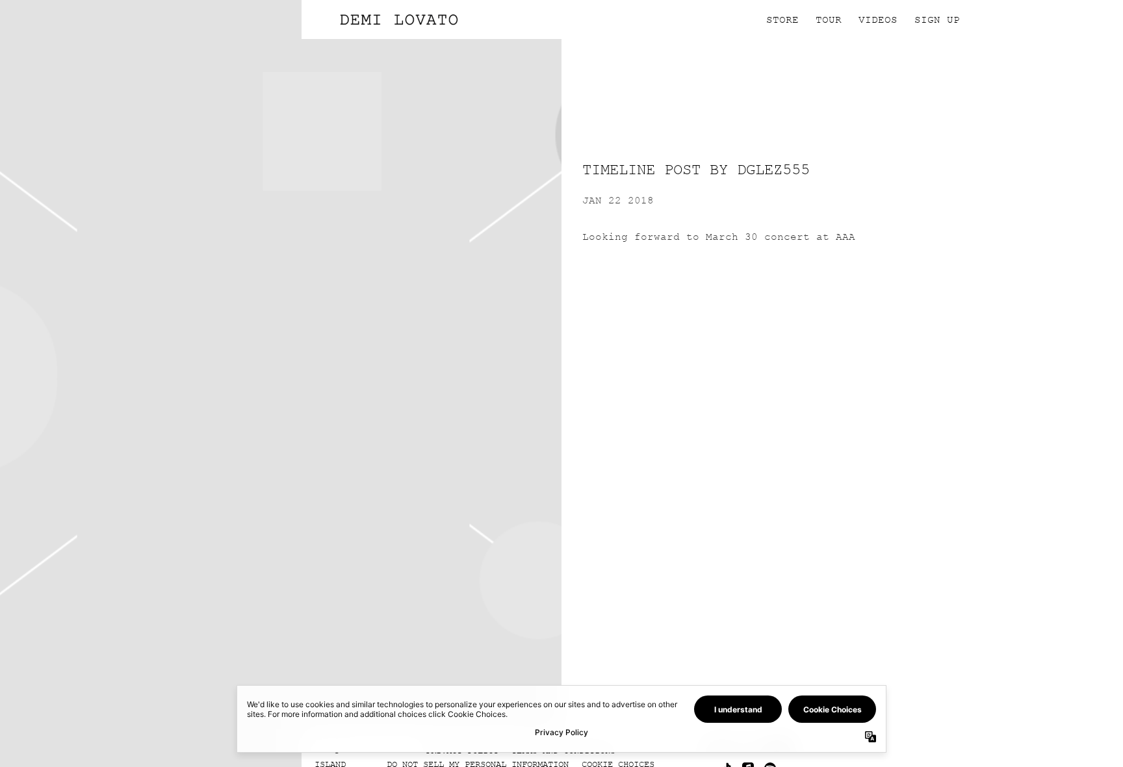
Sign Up (937, 19)
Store (782, 19)
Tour (829, 19)
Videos (877, 19)
